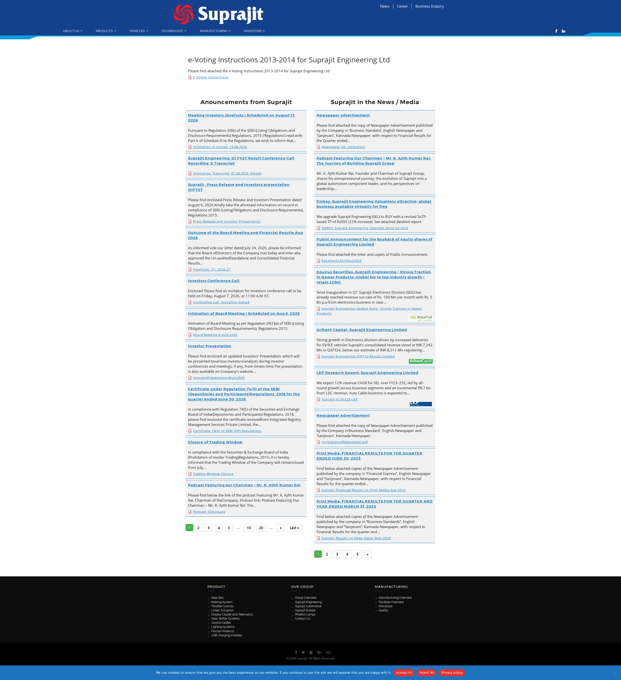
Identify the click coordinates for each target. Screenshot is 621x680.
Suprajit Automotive (308, 606)
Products (104, 31)
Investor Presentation (209, 346)
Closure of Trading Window (215, 442)
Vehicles (137, 31)
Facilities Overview (391, 602)
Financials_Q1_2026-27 (211, 269)
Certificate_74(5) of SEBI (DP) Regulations (227, 431)
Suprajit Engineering (308, 602)
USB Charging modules (226, 635)
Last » (294, 527)
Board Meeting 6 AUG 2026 (215, 334)
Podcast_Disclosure (209, 511)
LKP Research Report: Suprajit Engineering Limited (367, 373)
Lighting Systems (223, 627)
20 (261, 527)
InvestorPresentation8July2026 (219, 377)
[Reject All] (615, 672)
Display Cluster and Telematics (232, 614)
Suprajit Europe (305, 610)
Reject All (426, 672)
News (384, 6)
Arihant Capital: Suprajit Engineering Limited (362, 330)
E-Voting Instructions (211, 77)
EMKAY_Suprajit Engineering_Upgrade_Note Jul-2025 (365, 228)
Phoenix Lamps (305, 614)
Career (402, 6)
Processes (385, 606)
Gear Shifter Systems (225, 618)
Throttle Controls (222, 606)
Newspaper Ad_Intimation (343, 147)
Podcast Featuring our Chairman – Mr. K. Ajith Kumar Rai (244, 485)
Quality (383, 610)
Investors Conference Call (214, 281)
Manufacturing (213, 31)
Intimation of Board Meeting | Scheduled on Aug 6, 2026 (244, 313)
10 (249, 527)
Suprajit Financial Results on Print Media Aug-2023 (364, 490)
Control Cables (221, 622)
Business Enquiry (429, 6)
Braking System (221, 602)
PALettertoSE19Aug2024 (342, 260)
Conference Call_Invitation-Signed (221, 302)
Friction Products (222, 631)
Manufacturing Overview (395, 597)
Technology (172, 31)
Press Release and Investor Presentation (227, 221)
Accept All (404, 672)
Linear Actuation (222, 610)
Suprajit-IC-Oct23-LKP (340, 399)
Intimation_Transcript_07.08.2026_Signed (227, 173)
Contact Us (302, 618)
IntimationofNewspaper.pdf (345, 442)
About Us (71, 31)
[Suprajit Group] (218, 13)
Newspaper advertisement (343, 115)
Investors (252, 31)
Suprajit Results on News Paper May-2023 (356, 538)
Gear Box (217, 597)
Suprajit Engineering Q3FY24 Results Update (358, 356)
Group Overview (306, 597)
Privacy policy (452, 672)
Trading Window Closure (213, 474)
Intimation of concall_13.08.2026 (220, 147)
